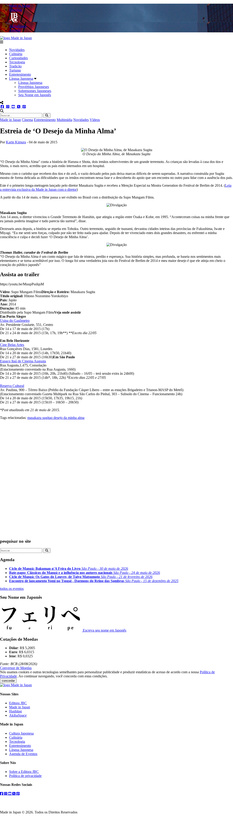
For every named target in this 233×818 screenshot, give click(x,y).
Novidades (17, 50)
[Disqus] (116, 477)
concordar (8, 680)
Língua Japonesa (21, 78)
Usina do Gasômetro (15, 321)
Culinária (15, 54)
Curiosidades (18, 58)
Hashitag (15, 711)
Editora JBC (18, 703)
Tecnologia (17, 62)
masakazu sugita (39, 418)
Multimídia (64, 120)
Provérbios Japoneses (33, 87)
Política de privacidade (25, 776)
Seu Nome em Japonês (34, 95)
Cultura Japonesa (21, 733)
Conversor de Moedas (16, 668)
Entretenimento (20, 74)
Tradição (15, 66)
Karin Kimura (16, 142)
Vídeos (95, 120)
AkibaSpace (18, 715)
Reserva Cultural (12, 386)
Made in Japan (10, 120)
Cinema (27, 120)
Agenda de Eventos (23, 754)
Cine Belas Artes (12, 345)
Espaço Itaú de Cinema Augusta (23, 361)
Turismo (15, 70)
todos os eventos (12, 589)
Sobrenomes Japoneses (34, 91)
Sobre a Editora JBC (24, 772)
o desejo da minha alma (67, 418)
